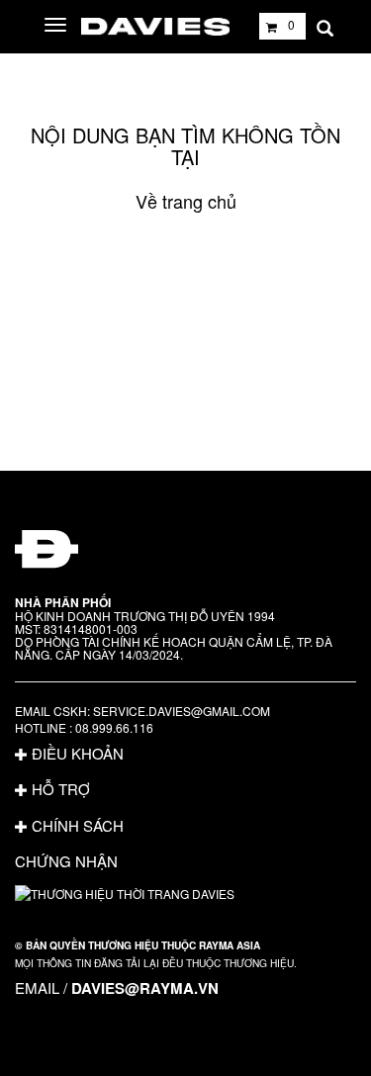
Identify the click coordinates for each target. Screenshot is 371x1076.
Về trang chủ (186, 201)
